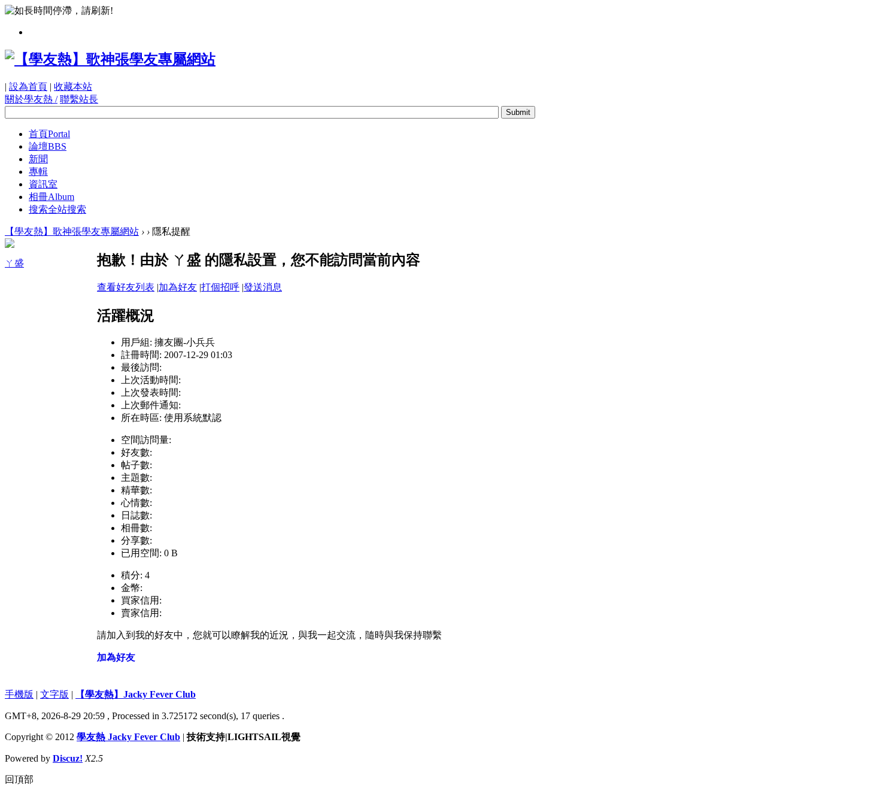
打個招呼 (220, 287)
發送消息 (263, 287)
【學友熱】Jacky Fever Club (135, 694)
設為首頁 (28, 86)
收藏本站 (73, 86)
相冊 (51, 197)
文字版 (54, 694)
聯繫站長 (79, 99)
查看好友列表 (125, 287)
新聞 (38, 159)
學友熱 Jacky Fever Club (128, 737)
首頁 (49, 134)
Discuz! (68, 758)
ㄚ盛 (14, 263)
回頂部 (19, 779)
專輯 (38, 171)
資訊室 (43, 184)
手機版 (19, 694)
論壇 (47, 146)
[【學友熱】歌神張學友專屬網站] (110, 59)
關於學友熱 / (31, 99)
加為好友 (178, 287)
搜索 (57, 209)
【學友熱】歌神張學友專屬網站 (72, 231)
